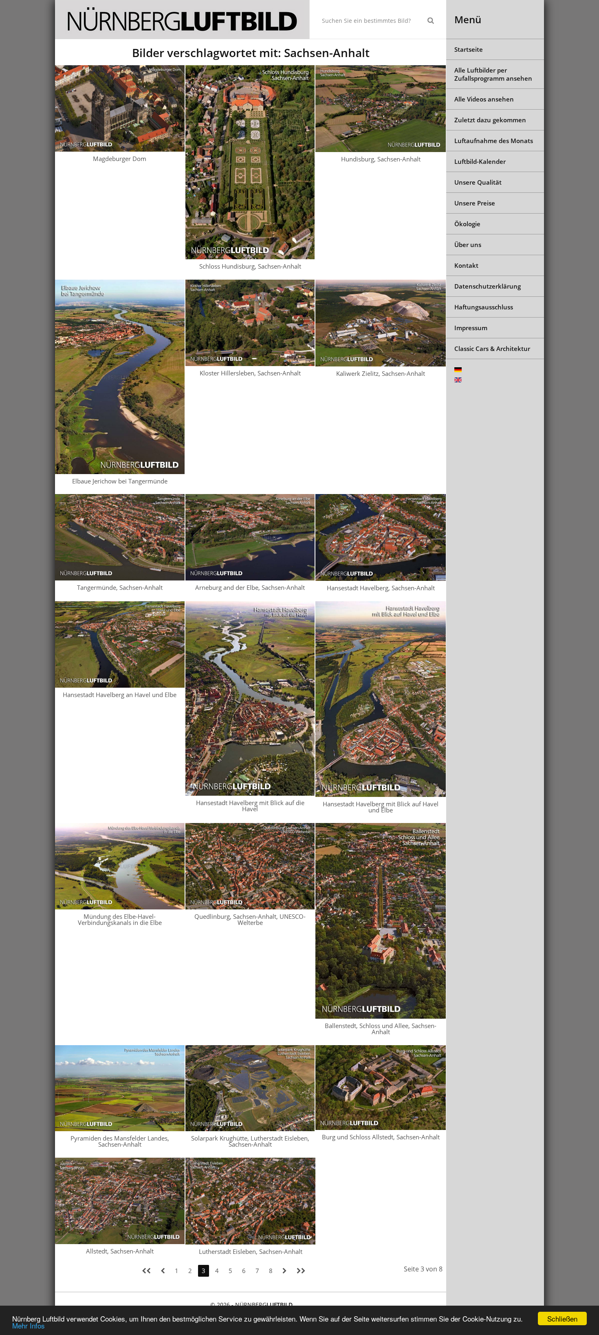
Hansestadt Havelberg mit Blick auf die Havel (250, 806)
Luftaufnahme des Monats (493, 141)
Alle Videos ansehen (484, 99)
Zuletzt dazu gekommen (490, 120)
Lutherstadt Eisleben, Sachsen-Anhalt (250, 1251)
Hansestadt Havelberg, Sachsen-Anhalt (381, 588)
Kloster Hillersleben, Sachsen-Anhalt (250, 373)
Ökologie (467, 224)
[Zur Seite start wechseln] (146, 1271)
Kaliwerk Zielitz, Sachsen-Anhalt (380, 373)
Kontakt (466, 265)
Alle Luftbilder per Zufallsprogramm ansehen (493, 74)
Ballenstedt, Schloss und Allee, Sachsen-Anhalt (380, 1029)
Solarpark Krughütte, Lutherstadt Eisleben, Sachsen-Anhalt (250, 1141)
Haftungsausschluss (483, 307)
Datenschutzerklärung (487, 286)
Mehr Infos (28, 1325)
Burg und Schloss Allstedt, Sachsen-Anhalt (381, 1137)
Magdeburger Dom (119, 158)
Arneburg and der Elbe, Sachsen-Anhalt (250, 587)
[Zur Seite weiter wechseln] (285, 1271)
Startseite (468, 49)
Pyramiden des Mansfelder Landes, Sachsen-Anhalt (119, 1141)
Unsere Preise (474, 203)
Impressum (470, 328)
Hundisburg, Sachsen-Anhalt (381, 159)
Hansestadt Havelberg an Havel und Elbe (119, 695)
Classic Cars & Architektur (492, 348)
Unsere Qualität (478, 182)
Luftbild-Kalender (480, 161)
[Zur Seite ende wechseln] (301, 1271)
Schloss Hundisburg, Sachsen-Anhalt (250, 266)
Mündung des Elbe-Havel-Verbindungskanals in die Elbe (120, 919)
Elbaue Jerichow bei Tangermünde (119, 481)
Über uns (467, 245)
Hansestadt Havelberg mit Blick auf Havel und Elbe (380, 807)
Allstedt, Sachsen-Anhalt (120, 1251)
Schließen (562, 1318)
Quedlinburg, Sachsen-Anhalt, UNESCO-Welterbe (250, 919)
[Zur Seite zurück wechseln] (163, 1271)
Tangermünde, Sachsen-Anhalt (120, 587)
